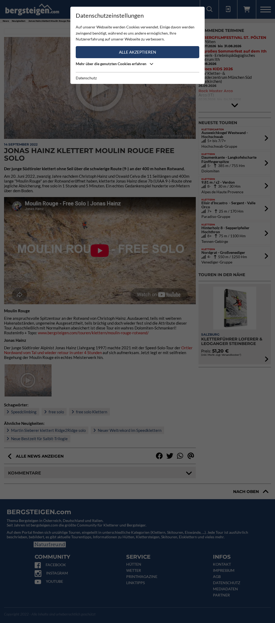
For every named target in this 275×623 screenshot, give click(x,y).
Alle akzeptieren (137, 52)
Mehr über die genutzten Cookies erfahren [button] (111, 63)
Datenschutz (86, 78)
